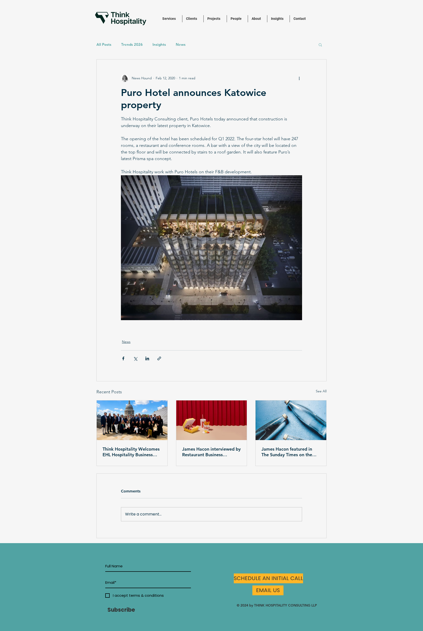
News (181, 44)
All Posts (103, 44)
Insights (159, 44)
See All (321, 391)
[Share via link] (159, 358)
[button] (320, 45)
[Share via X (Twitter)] (135, 358)
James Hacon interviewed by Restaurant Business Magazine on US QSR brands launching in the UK (211, 451)
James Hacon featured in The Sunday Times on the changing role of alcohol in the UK (288, 451)
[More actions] (299, 78)
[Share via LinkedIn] (147, 358)
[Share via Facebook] (123, 358)
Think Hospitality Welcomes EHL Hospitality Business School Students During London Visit (131, 451)
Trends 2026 (132, 44)
